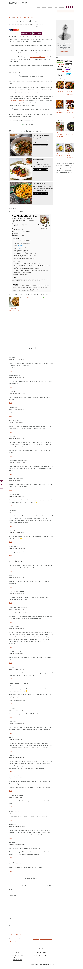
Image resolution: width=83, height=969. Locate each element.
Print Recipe (37, 33)
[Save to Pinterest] (14, 30)
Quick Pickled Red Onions (16, 100)
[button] (41, 226)
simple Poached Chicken (37, 57)
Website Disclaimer (41, 955)
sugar (20, 248)
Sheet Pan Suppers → (69, 117)
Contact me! (17, 960)
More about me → (64, 51)
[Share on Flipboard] (16, 30)
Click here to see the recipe (40, 145)
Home (11, 17)
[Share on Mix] (18, 30)
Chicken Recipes (28, 17)
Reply (11, 371)
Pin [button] (45, 225)
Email (11, 926)
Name (11, 918)
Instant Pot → (70, 161)
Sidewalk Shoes (18, 2)
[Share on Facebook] (10, 30)
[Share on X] (12, 30)
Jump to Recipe (27, 33)
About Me (17, 957)
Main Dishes (17, 17)
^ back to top (41, 948)
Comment (12, 895)
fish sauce (20, 245)
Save (49, 225)
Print (40, 225)
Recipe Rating (13, 890)
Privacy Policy (17, 955)
